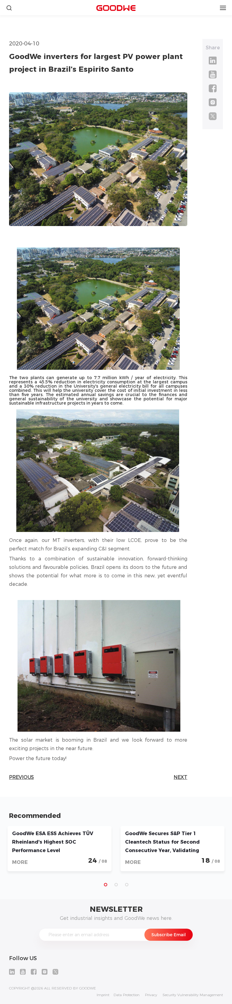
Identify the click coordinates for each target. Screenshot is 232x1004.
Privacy (151, 995)
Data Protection (127, 995)
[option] (59, 848)
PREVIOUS (21, 777)
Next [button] (212, 852)
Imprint (103, 995)
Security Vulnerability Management (193, 995)
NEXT (180, 777)
